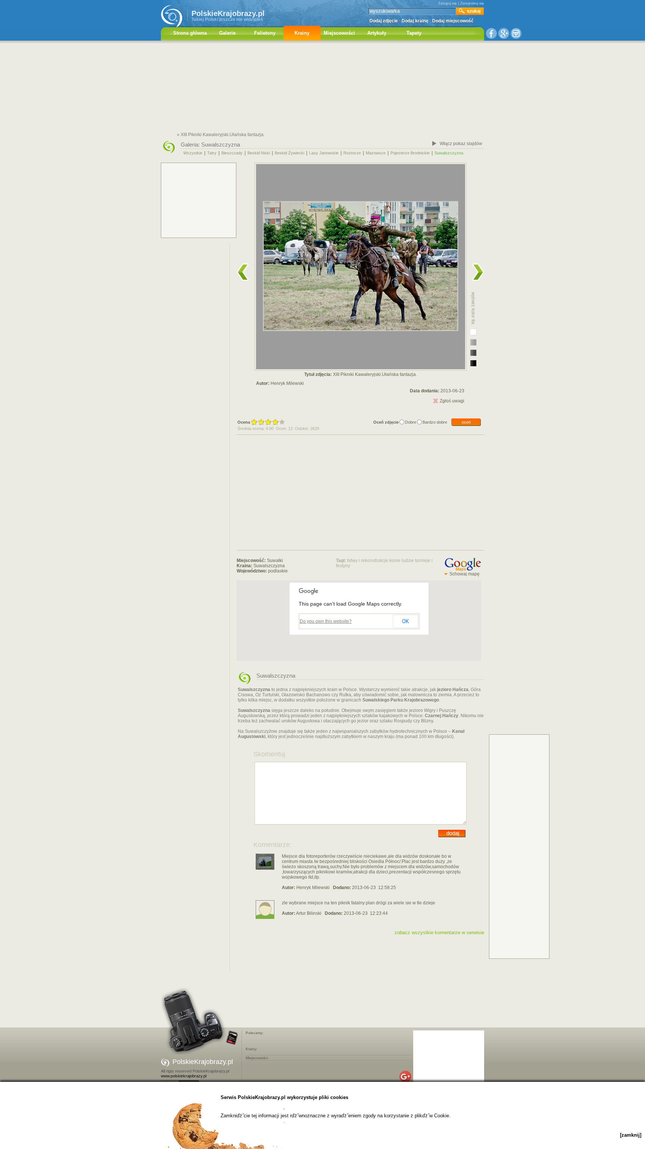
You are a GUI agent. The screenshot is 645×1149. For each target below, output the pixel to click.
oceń (466, 422)
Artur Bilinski (308, 913)
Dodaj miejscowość (453, 20)
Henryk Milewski (287, 383)
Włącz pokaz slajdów (461, 143)
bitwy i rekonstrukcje (367, 560)
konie (395, 560)
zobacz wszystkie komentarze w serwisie (439, 932)
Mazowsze (376, 153)
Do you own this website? (326, 621)
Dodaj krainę (415, 20)
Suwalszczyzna (220, 144)
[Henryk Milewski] (265, 868)
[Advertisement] (322, 87)
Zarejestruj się (472, 3)
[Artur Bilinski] (265, 917)
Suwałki (275, 560)
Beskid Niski (258, 153)
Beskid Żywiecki (289, 153)
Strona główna (190, 33)
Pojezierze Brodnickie (410, 153)
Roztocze (352, 153)
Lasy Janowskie (324, 153)
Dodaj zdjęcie (384, 20)
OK (405, 621)
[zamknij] (630, 1135)
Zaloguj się (447, 3)
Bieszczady (232, 153)
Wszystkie (192, 153)
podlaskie (278, 571)
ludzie (408, 560)
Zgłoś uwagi (452, 401)
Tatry (211, 153)
